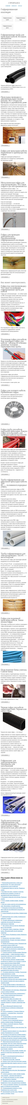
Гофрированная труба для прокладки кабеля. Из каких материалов (13, 36)
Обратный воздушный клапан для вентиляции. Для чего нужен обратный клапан (13, 1042)
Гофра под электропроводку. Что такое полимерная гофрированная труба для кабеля (14, 288)
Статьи (20, 5)
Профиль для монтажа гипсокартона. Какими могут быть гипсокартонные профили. (13, 1082)
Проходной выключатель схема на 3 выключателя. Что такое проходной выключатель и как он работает (11, 884)
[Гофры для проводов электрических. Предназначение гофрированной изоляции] (14, 263)
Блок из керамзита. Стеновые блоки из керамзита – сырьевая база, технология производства (12, 1013)
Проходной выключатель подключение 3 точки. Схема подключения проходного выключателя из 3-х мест (13, 995)
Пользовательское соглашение (12, 1099)
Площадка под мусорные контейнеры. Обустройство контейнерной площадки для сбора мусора (13, 909)
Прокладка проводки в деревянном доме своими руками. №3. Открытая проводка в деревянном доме (14, 99)
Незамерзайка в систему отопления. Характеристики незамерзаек (12, 1017)
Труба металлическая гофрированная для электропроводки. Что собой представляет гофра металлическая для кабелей (14, 824)
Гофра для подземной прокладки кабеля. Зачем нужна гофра (12, 620)
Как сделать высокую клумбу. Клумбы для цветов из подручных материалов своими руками (13, 1052)
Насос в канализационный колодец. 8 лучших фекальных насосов (12, 1057)
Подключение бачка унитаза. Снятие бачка (14, 670)
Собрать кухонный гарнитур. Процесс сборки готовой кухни (12, 1024)
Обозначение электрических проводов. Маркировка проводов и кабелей (12, 976)
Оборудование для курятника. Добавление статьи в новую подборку (13, 990)
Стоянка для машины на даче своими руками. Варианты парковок (12, 1078)
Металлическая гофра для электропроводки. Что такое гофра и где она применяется (14, 184)
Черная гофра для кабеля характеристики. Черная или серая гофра (13, 709)
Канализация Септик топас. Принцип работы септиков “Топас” (12, 1092)
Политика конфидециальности (7, 1101)
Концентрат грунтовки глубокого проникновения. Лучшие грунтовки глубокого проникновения (13, 939)
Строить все (14, 3)
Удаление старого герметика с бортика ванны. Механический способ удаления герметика (12, 931)
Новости (14, 5)
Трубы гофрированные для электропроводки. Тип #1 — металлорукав (14, 555)
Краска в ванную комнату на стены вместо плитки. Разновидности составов (13, 1032)
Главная (7, 5)
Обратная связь (5, 1103)
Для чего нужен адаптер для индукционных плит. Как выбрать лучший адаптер (13, 905)
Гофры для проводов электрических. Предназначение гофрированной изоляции (12, 237)
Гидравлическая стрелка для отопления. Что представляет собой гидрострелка (13, 965)
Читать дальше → (5, 91)
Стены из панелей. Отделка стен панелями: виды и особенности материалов (14, 1085)
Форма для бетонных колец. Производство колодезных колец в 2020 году (13, 944)
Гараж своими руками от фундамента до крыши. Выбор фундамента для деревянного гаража (13, 986)
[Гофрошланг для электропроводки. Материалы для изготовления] (14, 804)
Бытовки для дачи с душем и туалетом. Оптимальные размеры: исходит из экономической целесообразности (12, 893)
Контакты (4, 1099)
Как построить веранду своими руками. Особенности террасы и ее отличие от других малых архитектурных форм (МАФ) (13, 961)
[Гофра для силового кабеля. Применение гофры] (14, 411)
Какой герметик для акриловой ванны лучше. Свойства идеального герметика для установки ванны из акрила (13, 948)
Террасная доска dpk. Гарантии (11, 1059)
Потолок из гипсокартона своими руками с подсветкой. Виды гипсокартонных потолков (13, 1035)
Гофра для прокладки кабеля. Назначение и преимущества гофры (14, 152)
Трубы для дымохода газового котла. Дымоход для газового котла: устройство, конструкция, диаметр (12, 1047)
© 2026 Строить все (5, 1097)
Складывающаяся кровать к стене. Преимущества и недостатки (11, 1089)
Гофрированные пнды (20, 18)
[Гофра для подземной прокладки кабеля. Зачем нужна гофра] (14, 657)
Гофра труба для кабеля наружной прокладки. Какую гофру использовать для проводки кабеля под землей (14, 432)
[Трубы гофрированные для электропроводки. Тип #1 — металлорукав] (14, 605)
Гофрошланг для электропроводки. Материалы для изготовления (9, 763)
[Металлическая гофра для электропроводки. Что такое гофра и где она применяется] (14, 219)
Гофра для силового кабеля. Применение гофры (13, 391)
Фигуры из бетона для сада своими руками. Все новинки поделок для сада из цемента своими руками (14, 981)
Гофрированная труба (7, 18)
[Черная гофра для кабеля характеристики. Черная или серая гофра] (14, 721)
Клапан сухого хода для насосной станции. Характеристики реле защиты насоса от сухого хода (14, 1063)
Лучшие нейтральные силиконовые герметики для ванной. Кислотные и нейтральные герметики (11, 922)
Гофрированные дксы (7, 26)
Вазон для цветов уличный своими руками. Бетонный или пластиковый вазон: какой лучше (14, 1039)
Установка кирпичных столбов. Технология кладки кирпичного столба (13, 973)
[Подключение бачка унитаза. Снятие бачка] (14, 691)
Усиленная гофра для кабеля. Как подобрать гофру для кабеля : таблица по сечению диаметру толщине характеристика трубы (14, 343)
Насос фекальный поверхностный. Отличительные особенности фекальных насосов (12, 1007)
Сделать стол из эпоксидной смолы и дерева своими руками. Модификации (12, 1021)
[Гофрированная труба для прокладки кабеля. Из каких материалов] (14, 75)
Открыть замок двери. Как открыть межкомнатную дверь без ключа (11, 969)
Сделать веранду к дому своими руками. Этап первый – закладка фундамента (13, 1074)
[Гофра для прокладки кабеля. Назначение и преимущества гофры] (14, 168)
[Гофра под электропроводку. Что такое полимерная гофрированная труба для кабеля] (14, 319)
